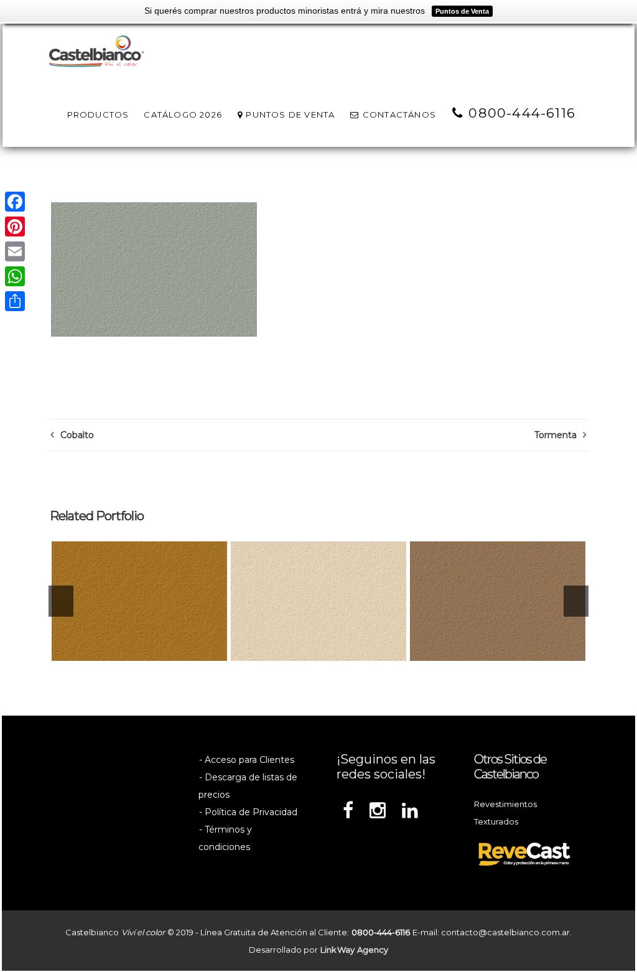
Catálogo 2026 (183, 114)
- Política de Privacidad (248, 812)
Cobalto (77, 435)
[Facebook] (14, 201)
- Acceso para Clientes (246, 759)
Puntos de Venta (289, 114)
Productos (98, 114)
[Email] (14, 251)
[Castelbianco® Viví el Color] (97, 52)
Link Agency (354, 950)
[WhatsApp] (14, 276)
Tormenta (555, 435)
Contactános (398, 114)
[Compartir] (14, 301)
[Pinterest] (14, 226)
